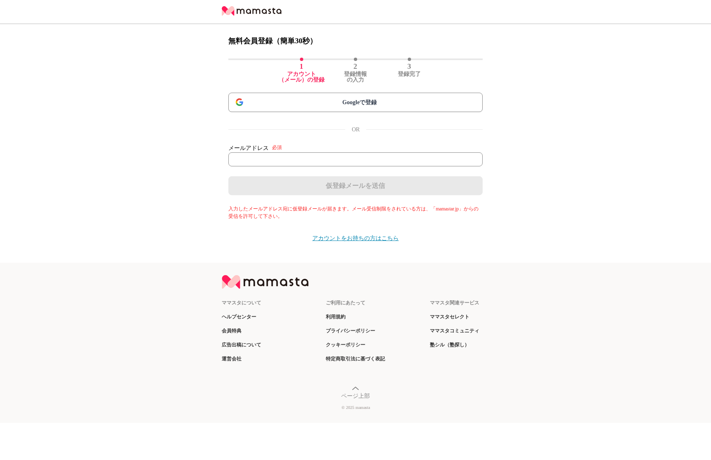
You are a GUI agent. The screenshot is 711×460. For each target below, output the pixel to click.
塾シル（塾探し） (449, 345)
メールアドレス (255, 148)
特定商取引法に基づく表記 (355, 359)
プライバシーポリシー (350, 331)
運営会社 (232, 359)
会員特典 (232, 331)
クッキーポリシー (345, 345)
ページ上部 (355, 396)
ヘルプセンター (239, 317)
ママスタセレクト (449, 317)
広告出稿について (241, 345)
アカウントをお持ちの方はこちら (355, 238)
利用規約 (336, 317)
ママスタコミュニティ (454, 331)
